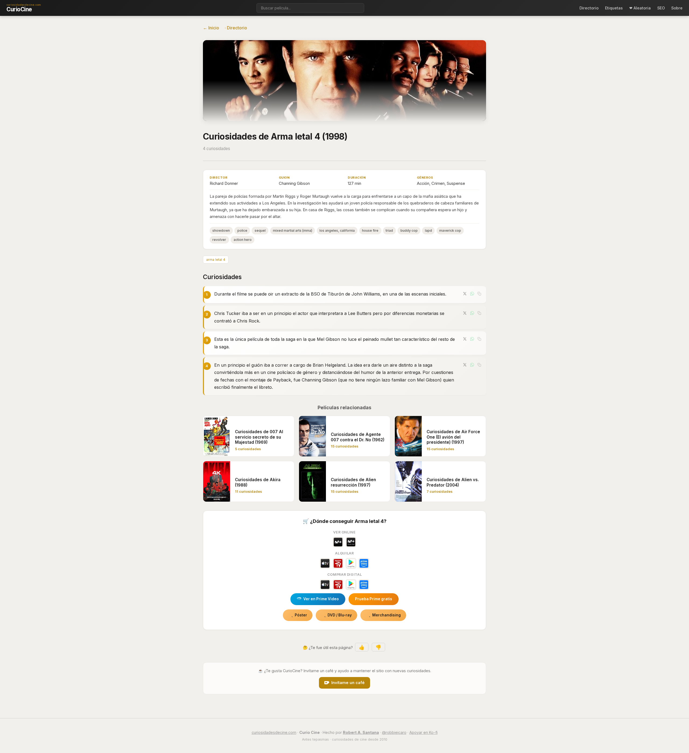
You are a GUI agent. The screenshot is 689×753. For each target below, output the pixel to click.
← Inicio (211, 27)
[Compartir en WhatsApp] (472, 293)
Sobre (677, 8)
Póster (301, 615)
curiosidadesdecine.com (274, 732)
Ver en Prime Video (321, 599)
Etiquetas (614, 8)
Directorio (589, 8)
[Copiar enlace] (479, 293)
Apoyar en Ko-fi (423, 732)
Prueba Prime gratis (373, 599)
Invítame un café (348, 682)
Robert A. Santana (361, 732)
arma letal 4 (215, 260)
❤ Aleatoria (640, 8)
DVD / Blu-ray (340, 615)
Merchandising (386, 615)
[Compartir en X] (465, 293)
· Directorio (236, 27)
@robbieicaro (394, 732)
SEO (661, 8)
